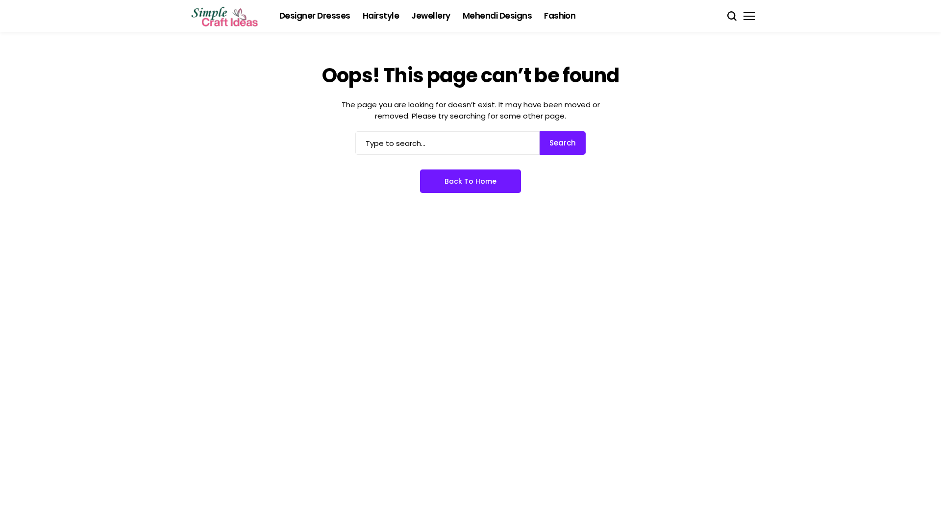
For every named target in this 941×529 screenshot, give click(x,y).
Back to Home (470, 181)
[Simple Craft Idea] (225, 16)
